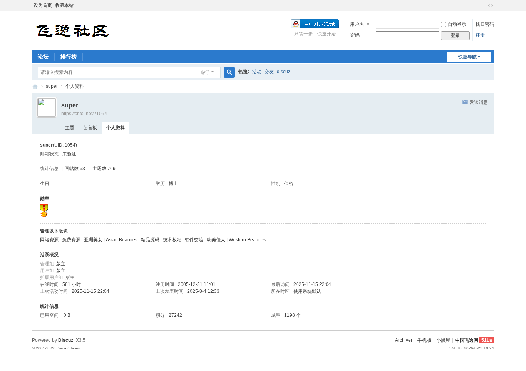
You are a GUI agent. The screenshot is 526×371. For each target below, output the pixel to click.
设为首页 (43, 5)
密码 (355, 35)
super (52, 86)
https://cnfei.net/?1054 (84, 113)
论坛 (43, 56)
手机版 (424, 340)
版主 (60, 263)
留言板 (90, 127)
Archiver (403, 340)
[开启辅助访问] (483, 5)
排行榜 (68, 56)
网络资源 (49, 239)
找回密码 (485, 24)
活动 (256, 71)
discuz (283, 71)
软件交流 (194, 239)
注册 (480, 35)
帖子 (205, 72)
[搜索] (229, 72)
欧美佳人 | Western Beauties (236, 239)
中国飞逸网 (466, 340)
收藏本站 (64, 5)
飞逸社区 (35, 86)
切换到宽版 (490, 5)
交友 (269, 71)
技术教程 (172, 239)
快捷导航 (467, 57)
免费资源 (71, 239)
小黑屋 (443, 340)
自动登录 (457, 24)
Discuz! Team (68, 348)
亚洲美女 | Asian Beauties (110, 239)
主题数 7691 (105, 168)
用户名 (357, 24)
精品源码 (150, 239)
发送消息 (478, 102)
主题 (69, 127)
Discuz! (66, 340)
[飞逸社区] (72, 30)
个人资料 (115, 127)
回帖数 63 (75, 168)
